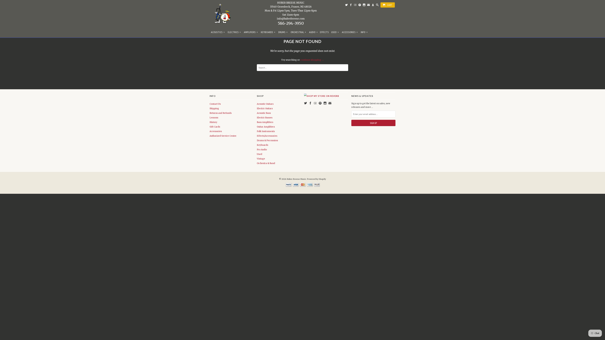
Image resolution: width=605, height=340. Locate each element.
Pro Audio (262, 149)
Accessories (350, 32)
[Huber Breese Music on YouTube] (355, 5)
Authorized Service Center (223, 136)
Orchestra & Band (266, 163)
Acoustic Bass (264, 113)
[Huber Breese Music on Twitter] (346, 5)
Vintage (261, 158)
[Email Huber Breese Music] (368, 5)
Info (364, 32)
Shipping (214, 108)
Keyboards (268, 32)
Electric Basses (264, 117)
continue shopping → (312, 59)
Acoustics (218, 32)
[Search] (377, 5)
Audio (313, 32)
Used (335, 32)
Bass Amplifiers (265, 122)
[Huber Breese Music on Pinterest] (359, 5)
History (213, 122)
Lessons (214, 117)
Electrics (234, 32)
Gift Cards (215, 126)
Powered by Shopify (316, 179)
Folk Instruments (266, 131)
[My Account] (373, 5)
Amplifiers (251, 32)
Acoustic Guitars (265, 104)
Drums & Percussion (267, 140)
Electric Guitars (265, 108)
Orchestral (298, 32)
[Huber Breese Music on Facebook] (351, 5)
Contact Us (215, 104)
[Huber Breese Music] (221, 14)
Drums (283, 32)
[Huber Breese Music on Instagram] (364, 5)
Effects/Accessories (267, 136)
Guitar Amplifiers (266, 126)
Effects (324, 32)
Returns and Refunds (221, 113)
